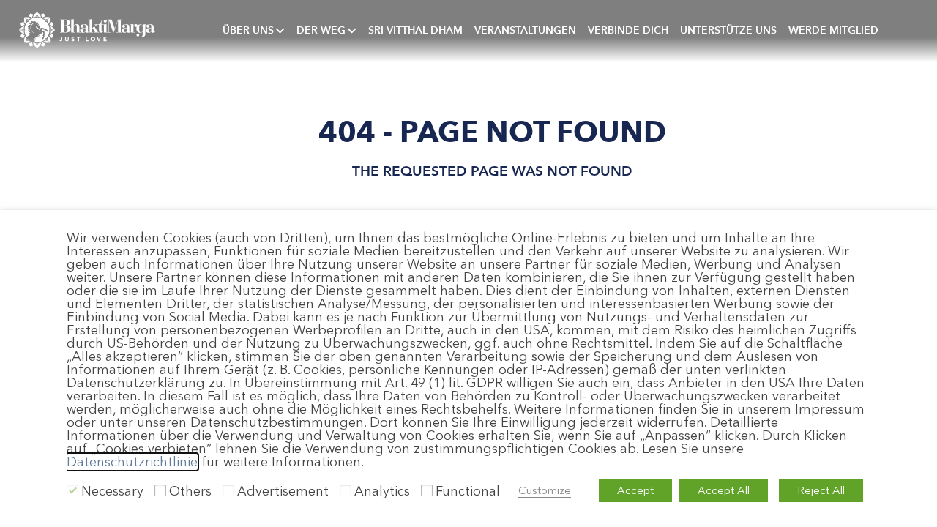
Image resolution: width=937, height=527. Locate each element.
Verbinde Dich (628, 30)
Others (190, 491)
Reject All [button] (821, 490)
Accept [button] (635, 490)
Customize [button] (544, 490)
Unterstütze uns (728, 30)
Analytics (382, 491)
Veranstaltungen (525, 30)
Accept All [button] (724, 490)
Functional (468, 491)
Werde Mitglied (833, 30)
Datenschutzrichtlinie (132, 462)
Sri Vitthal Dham (415, 30)
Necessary (112, 491)
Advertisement (283, 491)
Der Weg (321, 30)
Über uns (248, 30)
